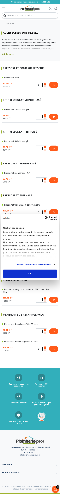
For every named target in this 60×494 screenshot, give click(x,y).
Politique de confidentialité (22, 489)
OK (30, 273)
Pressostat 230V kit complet (17, 109)
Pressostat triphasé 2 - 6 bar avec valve (22, 204)
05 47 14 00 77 (30, 452)
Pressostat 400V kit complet (17, 141)
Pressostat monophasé (19, 163)
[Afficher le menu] (4, 9)
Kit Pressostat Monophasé (22, 100)
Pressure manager (16, 279)
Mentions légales (41, 489)
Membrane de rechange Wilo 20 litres (21, 324)
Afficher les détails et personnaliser (33, 264)
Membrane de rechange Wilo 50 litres (21, 341)
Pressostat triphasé (17, 195)
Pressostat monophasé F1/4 (17, 173)
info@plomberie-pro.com (30, 455)
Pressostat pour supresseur (23, 68)
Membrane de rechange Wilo (23, 314)
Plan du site (48, 486)
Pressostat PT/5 (11, 77)
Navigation (7, 464)
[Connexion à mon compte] (50, 8)
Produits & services (11, 472)
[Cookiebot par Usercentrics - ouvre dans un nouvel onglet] (44, 218)
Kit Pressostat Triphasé (20, 131)
